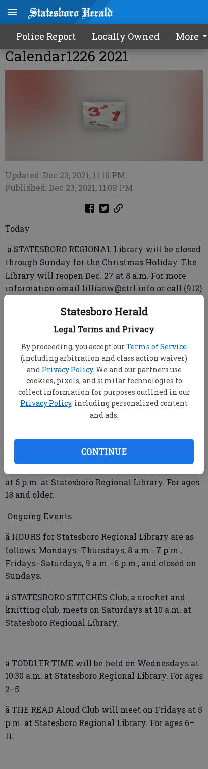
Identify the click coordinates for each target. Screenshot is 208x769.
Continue (104, 451)
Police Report (46, 36)
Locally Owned (126, 36)
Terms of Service (156, 346)
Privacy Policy (67, 369)
